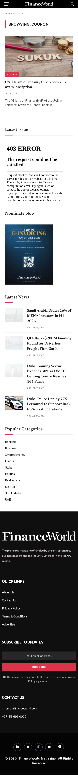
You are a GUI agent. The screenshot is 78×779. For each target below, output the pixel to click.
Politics (10, 474)
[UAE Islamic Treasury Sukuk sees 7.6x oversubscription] (39, 56)
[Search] (72, 4)
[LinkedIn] (17, 747)
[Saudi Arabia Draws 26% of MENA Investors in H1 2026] (14, 315)
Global (9, 467)
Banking (10, 442)
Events (9, 461)
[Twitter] (28, 747)
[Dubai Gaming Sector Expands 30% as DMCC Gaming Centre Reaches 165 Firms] (14, 370)
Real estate (12, 480)
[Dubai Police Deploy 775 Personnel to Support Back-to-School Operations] (14, 403)
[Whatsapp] (60, 747)
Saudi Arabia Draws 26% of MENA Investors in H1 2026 (49, 316)
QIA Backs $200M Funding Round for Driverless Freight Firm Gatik (49, 344)
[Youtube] (49, 747)
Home (8, 13)
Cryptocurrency (15, 454)
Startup (10, 486)
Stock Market (14, 493)
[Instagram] (39, 747)
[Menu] (6, 4)
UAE (8, 499)
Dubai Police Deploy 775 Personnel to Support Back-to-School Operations (49, 404)
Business (12, 74)
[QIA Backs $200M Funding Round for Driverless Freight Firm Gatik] (14, 343)
